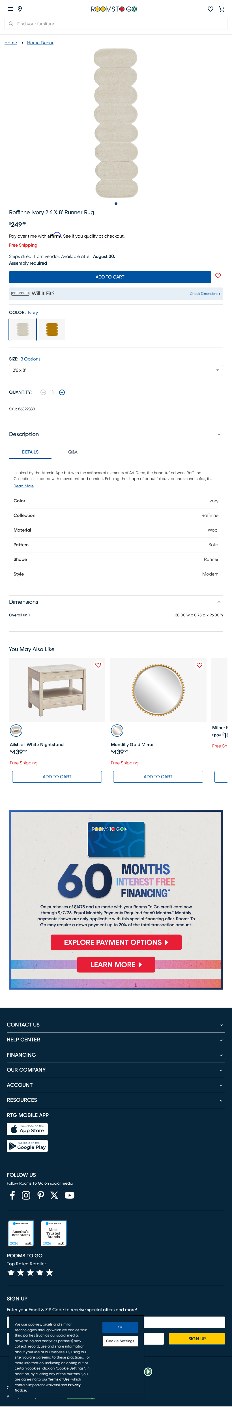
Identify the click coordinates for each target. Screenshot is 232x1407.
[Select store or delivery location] (20, 9)
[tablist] (51, 452)
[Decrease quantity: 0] (43, 392)
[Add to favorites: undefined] (218, 276)
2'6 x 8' (19, 370)
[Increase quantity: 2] (62, 392)
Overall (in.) (19, 615)
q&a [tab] (73, 452)
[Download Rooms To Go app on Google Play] (27, 1146)
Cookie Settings (120, 1341)
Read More (24, 486)
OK (120, 1327)
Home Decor (40, 43)
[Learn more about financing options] (116, 972)
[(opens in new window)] (12, 1195)
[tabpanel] (116, 522)
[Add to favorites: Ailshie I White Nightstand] (98, 665)
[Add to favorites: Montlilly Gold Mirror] (199, 665)
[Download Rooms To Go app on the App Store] (27, 1129)
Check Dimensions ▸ (205, 293)
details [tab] (30, 452)
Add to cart (110, 277)
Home (11, 43)
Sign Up (197, 1339)
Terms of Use (59, 1379)
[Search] (10, 24)
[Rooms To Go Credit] (116, 882)
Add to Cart (57, 777)
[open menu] (10, 9)
